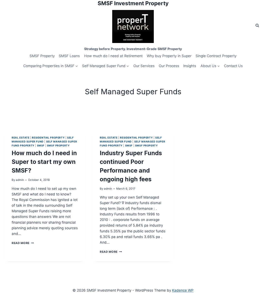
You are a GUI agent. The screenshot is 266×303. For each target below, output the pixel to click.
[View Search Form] (257, 25)
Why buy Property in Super (169, 56)
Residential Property (48, 137)
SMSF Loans (69, 56)
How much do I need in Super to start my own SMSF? (44, 162)
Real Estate (21, 137)
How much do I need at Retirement (113, 56)
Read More (23, 243)
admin (20, 180)
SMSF (40, 145)
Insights (189, 66)
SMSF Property (42, 56)
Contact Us (233, 66)
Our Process (169, 66)
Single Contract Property (216, 56)
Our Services (144, 66)
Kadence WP (182, 290)
